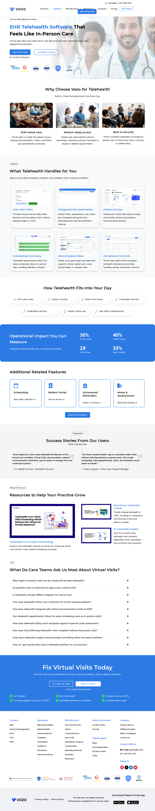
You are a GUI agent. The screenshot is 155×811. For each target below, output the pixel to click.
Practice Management (20, 729)
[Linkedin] (131, 767)
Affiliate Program (127, 729)
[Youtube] (135, 767)
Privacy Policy (41, 799)
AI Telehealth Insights (126, 529)
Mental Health (43, 729)
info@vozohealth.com (132, 750)
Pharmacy (69, 759)
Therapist (41, 738)
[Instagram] (122, 767)
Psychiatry (42, 750)
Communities (71, 746)
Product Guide (99, 751)
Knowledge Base (100, 747)
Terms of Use (57, 799)
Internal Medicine (45, 754)
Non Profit (69, 738)
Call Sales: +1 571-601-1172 (120, 3)
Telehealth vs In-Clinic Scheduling (31, 542)
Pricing (96, 729)
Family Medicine (44, 733)
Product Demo (99, 725)
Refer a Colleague (128, 733)
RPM (12, 742)
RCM (12, 733)
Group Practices (72, 733)
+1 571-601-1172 (129, 753)
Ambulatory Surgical (74, 742)
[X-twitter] (126, 767)
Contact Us (125, 738)
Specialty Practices (73, 750)
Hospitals (69, 754)
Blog (95, 743)
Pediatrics (41, 746)
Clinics (68, 729)
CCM (12, 738)
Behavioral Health (45, 725)
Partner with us (127, 725)
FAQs (95, 756)
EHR (11, 725)
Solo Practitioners (73, 725)
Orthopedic (42, 742)
